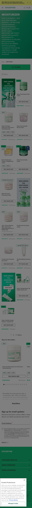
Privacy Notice (13, 500)
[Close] (24, 480)
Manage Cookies (13, 503)
